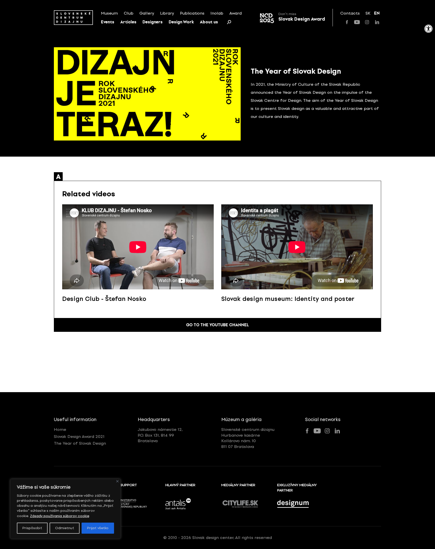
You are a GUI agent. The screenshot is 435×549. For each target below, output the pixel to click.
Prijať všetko (97, 528)
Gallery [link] (146, 13)
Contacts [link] (350, 13)
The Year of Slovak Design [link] (80, 443)
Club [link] (128, 13)
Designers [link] (152, 22)
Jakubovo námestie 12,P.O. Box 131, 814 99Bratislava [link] (160, 435)
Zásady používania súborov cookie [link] (59, 516)
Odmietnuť (64, 528)
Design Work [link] (181, 22)
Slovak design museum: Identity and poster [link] (287, 298)
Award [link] (235, 13)
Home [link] (60, 429)
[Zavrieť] (117, 481)
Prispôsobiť (32, 528)
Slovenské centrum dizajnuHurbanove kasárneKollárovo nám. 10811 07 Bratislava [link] (247, 438)
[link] (428, 28)
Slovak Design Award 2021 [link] (79, 436)
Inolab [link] (216, 13)
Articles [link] (128, 22)
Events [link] (107, 22)
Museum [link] (109, 13)
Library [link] (167, 13)
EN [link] (377, 13)
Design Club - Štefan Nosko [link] (104, 298)
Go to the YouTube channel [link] (217, 325)
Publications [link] (192, 13)
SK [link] (368, 13)
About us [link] (209, 22)
